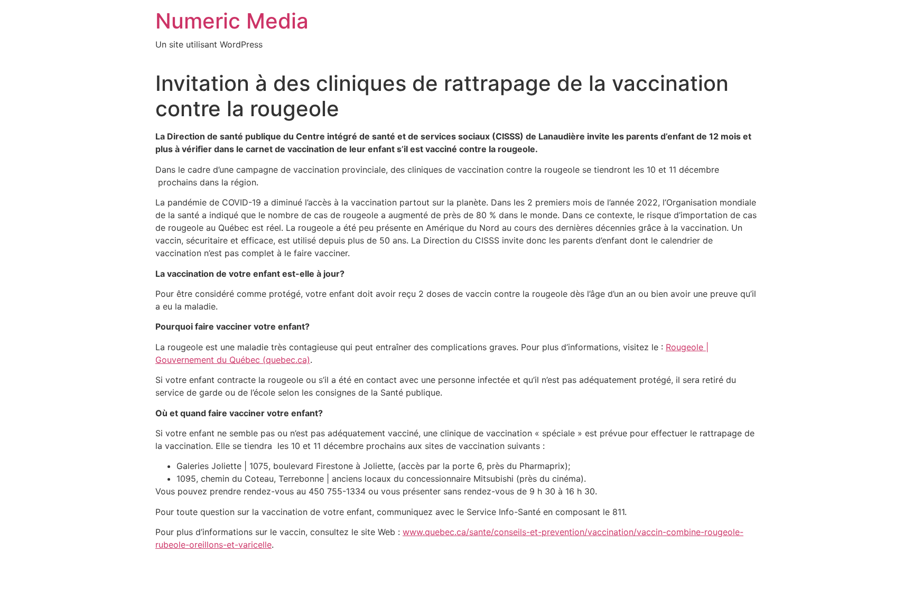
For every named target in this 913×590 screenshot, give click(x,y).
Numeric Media (232, 21)
